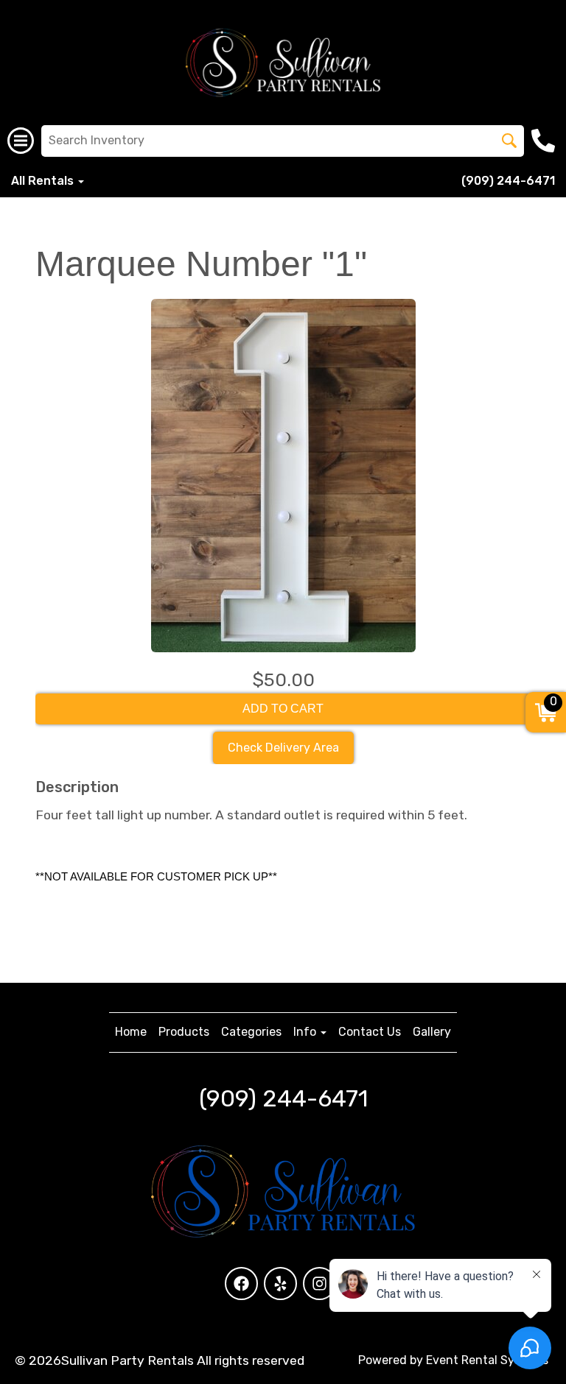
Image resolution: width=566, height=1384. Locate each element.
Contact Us (369, 1032)
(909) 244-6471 (508, 181)
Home (131, 1032)
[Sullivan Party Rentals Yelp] (280, 1283)
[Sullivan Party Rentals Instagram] (319, 1283)
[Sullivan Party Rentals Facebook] (241, 1283)
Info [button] (306, 1032)
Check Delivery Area (283, 748)
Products (183, 1032)
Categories (251, 1032)
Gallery (432, 1032)
